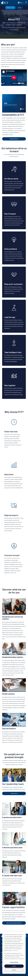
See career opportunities (14, 923)
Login (19, 7)
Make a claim (10, 7)
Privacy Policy (14, 950)
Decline (14, 970)
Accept (14, 966)
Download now (14, 138)
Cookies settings (14, 962)
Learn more (14, 793)
